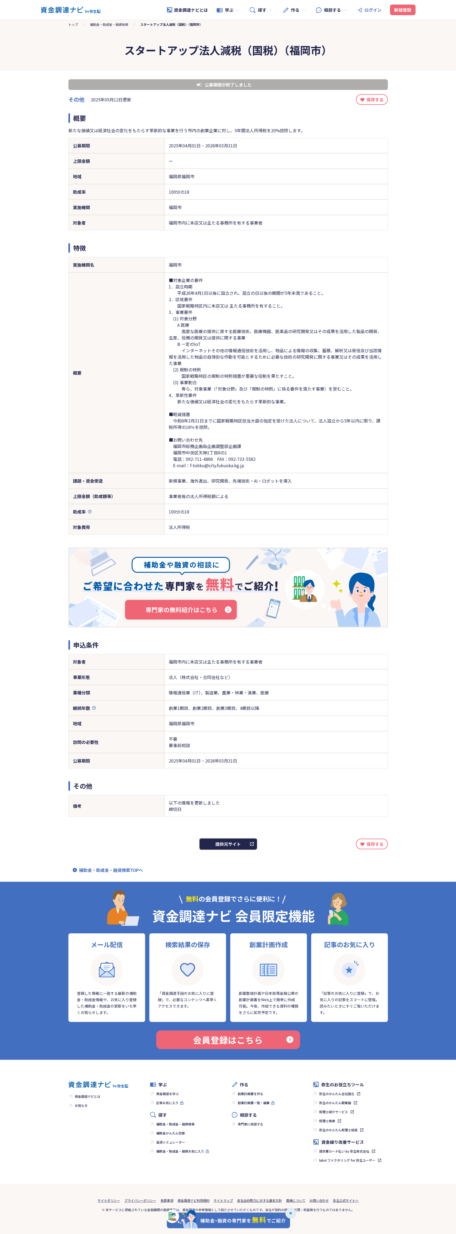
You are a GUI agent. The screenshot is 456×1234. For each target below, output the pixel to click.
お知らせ (81, 1105)
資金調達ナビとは (191, 10)
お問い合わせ (319, 1200)
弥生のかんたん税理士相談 (338, 1130)
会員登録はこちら (228, 1040)
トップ (73, 24)
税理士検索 (327, 1121)
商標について (295, 1200)
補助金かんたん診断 (170, 1133)
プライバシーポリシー (140, 1200)
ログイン (372, 10)
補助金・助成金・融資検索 (109, 24)
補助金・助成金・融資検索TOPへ (111, 870)
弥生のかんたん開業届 (335, 1102)
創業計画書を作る (250, 1093)
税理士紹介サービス (333, 1111)
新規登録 (402, 10)
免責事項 (167, 1200)
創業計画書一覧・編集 (254, 1102)
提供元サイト (228, 844)
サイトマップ (223, 1200)
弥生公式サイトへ (346, 1200)
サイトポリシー (109, 1200)
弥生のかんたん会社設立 (336, 1093)
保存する (375, 99)
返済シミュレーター (170, 1142)
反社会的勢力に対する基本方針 (259, 1200)
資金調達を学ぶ (167, 1093)
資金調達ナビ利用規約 (193, 1200)
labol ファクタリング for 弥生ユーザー (347, 1160)
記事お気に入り (167, 1102)
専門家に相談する (250, 1124)
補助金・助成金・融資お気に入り (180, 1151)
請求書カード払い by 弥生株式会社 (344, 1151)
